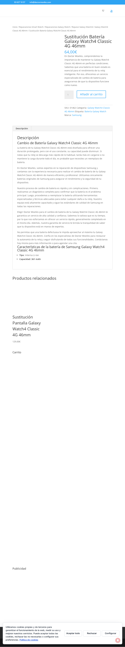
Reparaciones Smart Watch (31, 27)
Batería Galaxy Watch (95, 111)
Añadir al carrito (91, 94)
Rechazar (92, 633)
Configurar (110, 633)
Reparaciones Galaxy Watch (57, 27)
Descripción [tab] (22, 128)
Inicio (14, 27)
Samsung (77, 115)
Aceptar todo (73, 633)
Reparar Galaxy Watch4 (82, 27)
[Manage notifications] (117, 640)
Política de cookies (29, 639)
